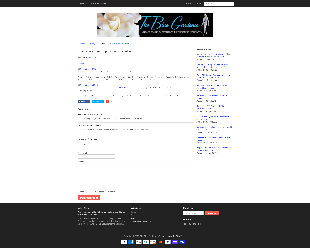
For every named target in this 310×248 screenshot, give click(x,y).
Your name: (82, 144)
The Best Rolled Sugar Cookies (124, 88)
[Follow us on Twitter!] (190, 225)
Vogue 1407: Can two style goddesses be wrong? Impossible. (214, 149)
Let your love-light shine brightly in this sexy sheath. (212, 118)
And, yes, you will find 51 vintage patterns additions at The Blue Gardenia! (214, 55)
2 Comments (81, 63)
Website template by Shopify (170, 236)
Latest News (83, 208)
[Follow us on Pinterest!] (195, 225)
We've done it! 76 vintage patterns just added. (212, 97)
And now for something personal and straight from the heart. (212, 86)
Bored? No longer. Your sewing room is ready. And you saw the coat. (213, 76)
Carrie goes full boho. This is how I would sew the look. (214, 128)
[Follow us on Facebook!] (185, 225)
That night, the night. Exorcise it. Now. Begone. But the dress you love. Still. (212, 66)
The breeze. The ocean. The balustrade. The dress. (213, 138)
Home (82, 43)
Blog (103, 43)
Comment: (82, 162)
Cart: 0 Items (194, 4)
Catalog (92, 43)
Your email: (82, 153)
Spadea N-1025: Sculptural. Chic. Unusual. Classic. (210, 107)
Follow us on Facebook (119, 43)
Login (81, 4)
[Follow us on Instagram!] (200, 225)
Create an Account (98, 4)
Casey (88, 88)
